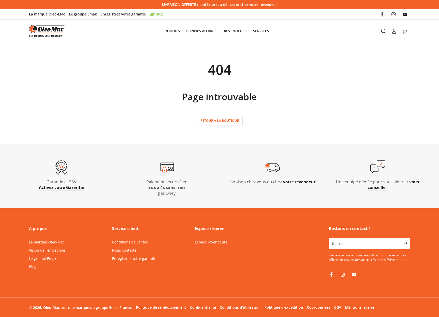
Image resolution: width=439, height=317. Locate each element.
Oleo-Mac (51, 307)
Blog (159, 14)
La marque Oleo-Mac (47, 14)
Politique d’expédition (283, 307)
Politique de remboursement (161, 307)
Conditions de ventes (130, 242)
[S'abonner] (406, 243)
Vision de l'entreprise (47, 250)
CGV (337, 307)
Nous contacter (125, 250)
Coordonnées (318, 307)
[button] (383, 31)
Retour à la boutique (219, 120)
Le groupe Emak (83, 14)
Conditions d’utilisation (240, 307)
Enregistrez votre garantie (123, 14)
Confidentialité (203, 307)
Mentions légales (359, 307)
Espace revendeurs (211, 242)
